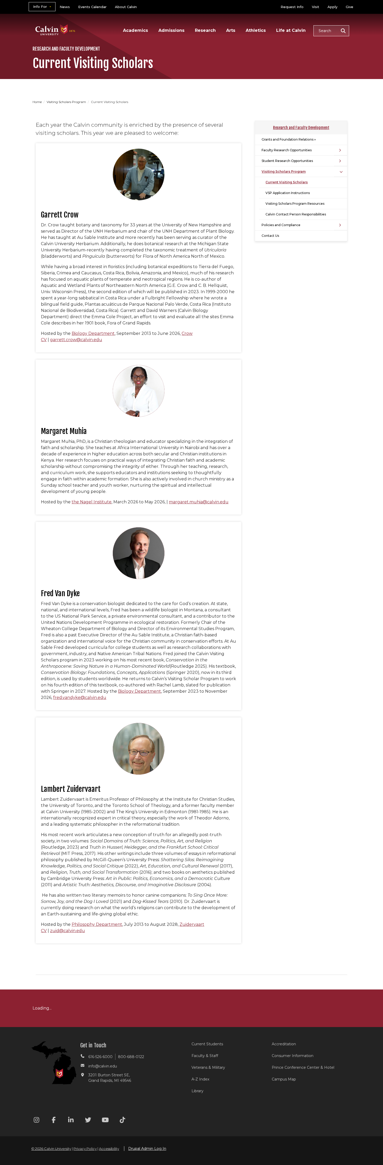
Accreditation (284, 1044)
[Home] (55, 23)
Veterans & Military (208, 1067)
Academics (135, 30)
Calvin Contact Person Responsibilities (295, 214)
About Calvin (126, 7)
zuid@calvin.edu (67, 930)
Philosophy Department (97, 924)
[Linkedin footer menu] (71, 1120)
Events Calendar (92, 7)
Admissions (171, 30)
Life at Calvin (291, 30)
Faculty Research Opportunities (287, 150)
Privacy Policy (85, 1148)
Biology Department (93, 333)
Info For (40, 6)
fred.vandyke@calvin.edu (79, 697)
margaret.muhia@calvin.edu (198, 501)
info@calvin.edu (102, 1066)
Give (349, 7)
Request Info (292, 7)
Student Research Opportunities (287, 161)
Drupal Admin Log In (147, 1148)
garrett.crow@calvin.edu (76, 339)
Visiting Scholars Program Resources (294, 204)
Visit (315, 7)
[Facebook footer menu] (54, 1120)
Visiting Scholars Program (67, 102)
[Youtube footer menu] (105, 1120)
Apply (332, 7)
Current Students (207, 1044)
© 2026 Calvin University (51, 1148)
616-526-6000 (100, 1056)
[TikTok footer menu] (122, 1120)
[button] (331, 30)
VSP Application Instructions (287, 193)
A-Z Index (200, 1079)
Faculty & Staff (204, 1055)
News (65, 7)
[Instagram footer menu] (36, 1120)
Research (205, 30)
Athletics (256, 30)
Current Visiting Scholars (286, 182)
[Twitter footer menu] (88, 1120)
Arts (230, 30)
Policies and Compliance (281, 225)
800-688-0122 (131, 1056)
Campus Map (284, 1079)
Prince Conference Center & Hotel (303, 1067)
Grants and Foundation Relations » (289, 139)
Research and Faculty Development (301, 127)
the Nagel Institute (92, 501)
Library (197, 1091)
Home (37, 102)
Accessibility (109, 1148)
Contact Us (270, 236)
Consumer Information (292, 1055)
